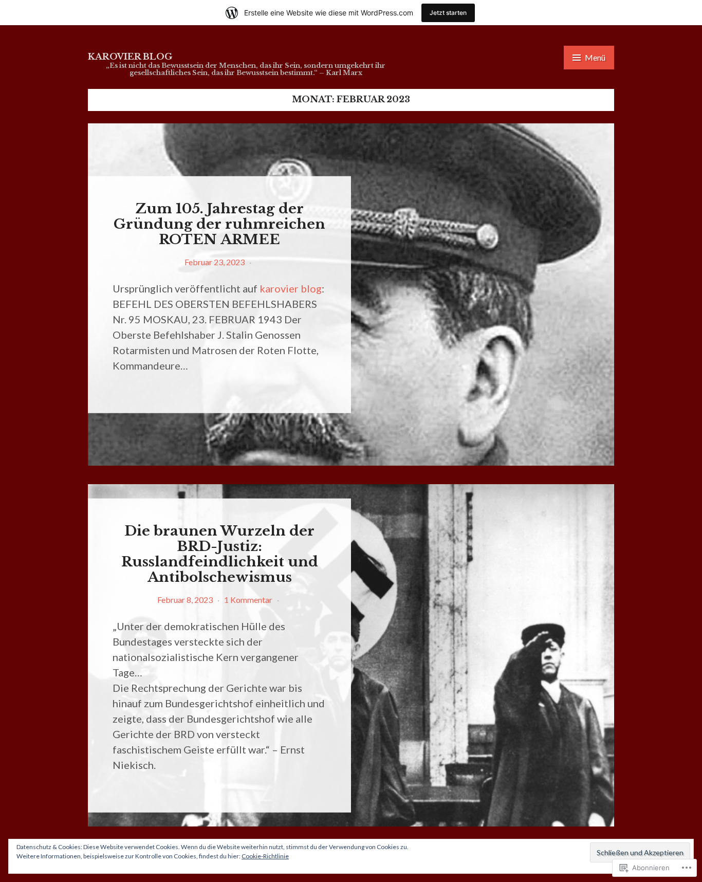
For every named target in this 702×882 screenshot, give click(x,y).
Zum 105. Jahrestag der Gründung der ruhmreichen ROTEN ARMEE (219, 224)
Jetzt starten (448, 12)
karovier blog (130, 56)
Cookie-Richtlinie (265, 856)
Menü (595, 57)
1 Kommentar (248, 599)
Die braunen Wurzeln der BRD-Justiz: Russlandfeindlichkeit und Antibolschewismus (219, 553)
